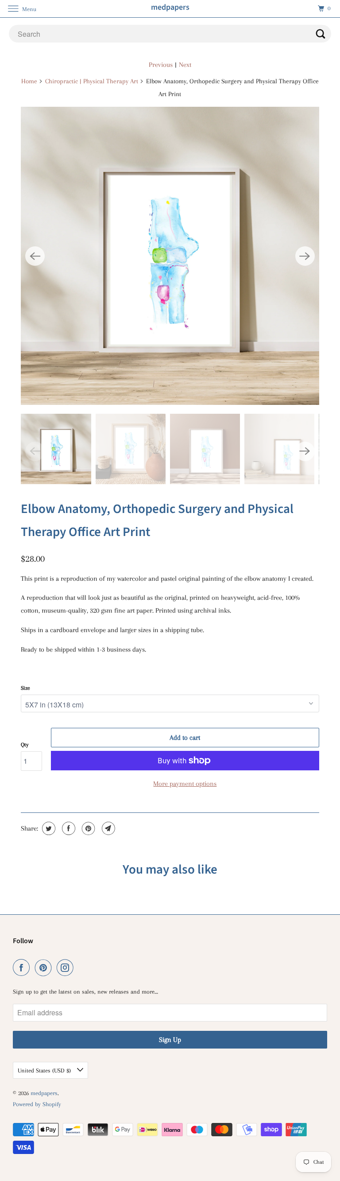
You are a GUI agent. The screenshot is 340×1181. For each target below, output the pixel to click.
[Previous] (35, 256)
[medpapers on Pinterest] (45, 967)
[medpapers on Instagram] (67, 967)
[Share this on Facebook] (67, 828)
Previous (161, 65)
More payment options (184, 784)
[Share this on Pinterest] (87, 828)
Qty (24, 745)
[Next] (305, 256)
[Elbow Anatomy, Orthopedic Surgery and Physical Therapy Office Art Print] (170, 256)
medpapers (44, 1093)
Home (29, 81)
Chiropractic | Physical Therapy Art (91, 81)
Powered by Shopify (37, 1104)
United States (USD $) (45, 1070)
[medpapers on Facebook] (23, 967)
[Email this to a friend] (107, 828)
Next (185, 65)
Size (25, 688)
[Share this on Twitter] (47, 828)
